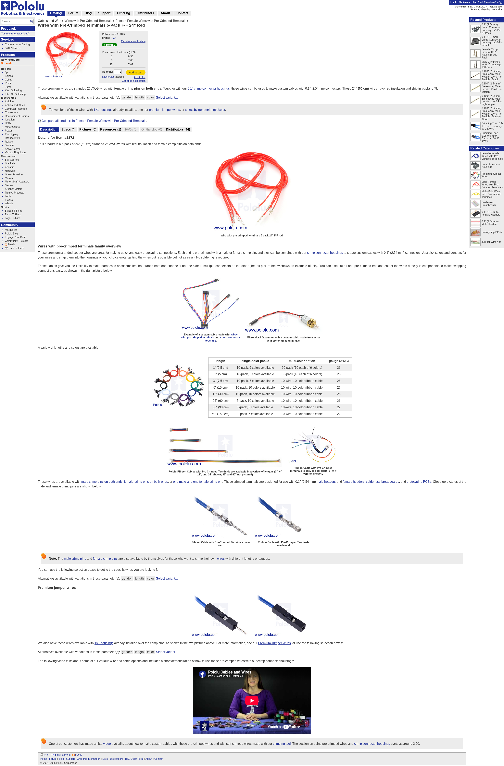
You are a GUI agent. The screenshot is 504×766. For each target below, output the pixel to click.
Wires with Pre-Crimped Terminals (88, 20)
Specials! (7, 63)
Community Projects (16, 240)
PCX (113, 37)
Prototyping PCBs (492, 232)
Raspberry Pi (12, 137)
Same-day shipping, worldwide (486, 9)
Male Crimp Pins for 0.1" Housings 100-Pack (491, 64)
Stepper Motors (13, 188)
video (107, 743)
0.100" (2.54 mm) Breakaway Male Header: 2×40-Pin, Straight (492, 87)
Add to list (139, 77)
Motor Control (12, 126)
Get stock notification (133, 41)
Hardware (10, 170)
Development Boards (17, 116)
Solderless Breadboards (489, 204)
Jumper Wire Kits (491, 241)
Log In (453, 2)
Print (46, 754)
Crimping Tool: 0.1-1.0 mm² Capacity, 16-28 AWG (492, 126)
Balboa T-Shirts (13, 210)
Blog (61, 758)
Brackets (10, 163)
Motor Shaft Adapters (17, 181)
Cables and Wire (49, 20)
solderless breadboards (382, 481)
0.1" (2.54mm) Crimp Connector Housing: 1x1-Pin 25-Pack (491, 28)
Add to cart (136, 72)
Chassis (9, 167)
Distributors (116, 758)
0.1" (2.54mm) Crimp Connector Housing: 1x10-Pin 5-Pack (492, 41)
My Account (465, 2)
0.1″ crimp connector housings (209, 88)
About (148, 758)
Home (43, 758)
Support (70, 758)
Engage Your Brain (15, 237)
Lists (105, 758)
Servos (9, 185)
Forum (53, 758)
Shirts (5, 207)
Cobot (8, 79)
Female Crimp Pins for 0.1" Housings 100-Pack (490, 53)
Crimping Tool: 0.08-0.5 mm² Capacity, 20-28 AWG (490, 137)
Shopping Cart (491, 2)
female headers (353, 481)
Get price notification (133, 80)
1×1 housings (103, 109)
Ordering (123, 13)
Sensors (9, 145)
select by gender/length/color (205, 109)
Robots (6, 68)
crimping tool (282, 743)
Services (7, 39)
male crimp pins (75, 558)
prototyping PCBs (419, 481)
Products (8, 55)
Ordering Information (88, 758)
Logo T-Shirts (12, 218)
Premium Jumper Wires (274, 643)
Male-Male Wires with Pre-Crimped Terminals (491, 194)
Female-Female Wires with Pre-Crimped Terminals (151, 20)
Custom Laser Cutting (17, 44)
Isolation (10, 119)
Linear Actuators (14, 174)
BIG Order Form (134, 758)
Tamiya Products (14, 192)
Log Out (477, 2)
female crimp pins (105, 558)
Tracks (9, 199)
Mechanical (8, 156)
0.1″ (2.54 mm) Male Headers (490, 223)
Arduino (9, 101)
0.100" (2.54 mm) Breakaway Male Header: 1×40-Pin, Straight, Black (492, 75)
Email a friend (62, 754)
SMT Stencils (12, 48)
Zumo (8, 86)
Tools (8, 196)
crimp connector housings (325, 252)
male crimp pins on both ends (101, 481)
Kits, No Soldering (15, 94)
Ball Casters (12, 159)
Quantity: (107, 71)
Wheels (9, 203)
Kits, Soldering (13, 90)
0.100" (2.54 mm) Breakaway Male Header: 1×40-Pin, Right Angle (492, 100)
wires (221, 558)
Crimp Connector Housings (491, 165)
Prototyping (11, 134)
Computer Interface (16, 108)
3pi (6, 72)
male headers (326, 481)
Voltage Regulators (15, 152)
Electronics (8, 97)
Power (8, 130)
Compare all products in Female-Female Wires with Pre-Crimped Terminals (94, 120)
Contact (158, 758)
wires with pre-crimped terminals (209, 336)
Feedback (8, 28)
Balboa (9, 75)
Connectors (11, 112)
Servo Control (12, 148)
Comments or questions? (15, 33)
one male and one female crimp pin (197, 481)
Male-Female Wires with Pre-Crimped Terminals (492, 184)
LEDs (8, 123)
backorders (108, 76)
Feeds (78, 754)
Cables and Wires (15, 105)
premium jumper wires (164, 109)
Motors (9, 178)
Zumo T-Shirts (13, 214)
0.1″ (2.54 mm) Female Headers (491, 213)
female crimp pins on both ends (146, 481)
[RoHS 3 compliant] (109, 45)
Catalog (56, 13)
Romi (8, 83)
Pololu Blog (11, 233)
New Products (10, 59)
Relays (9, 141)
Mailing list (11, 229)
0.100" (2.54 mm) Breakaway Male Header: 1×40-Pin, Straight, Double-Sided (492, 114)
